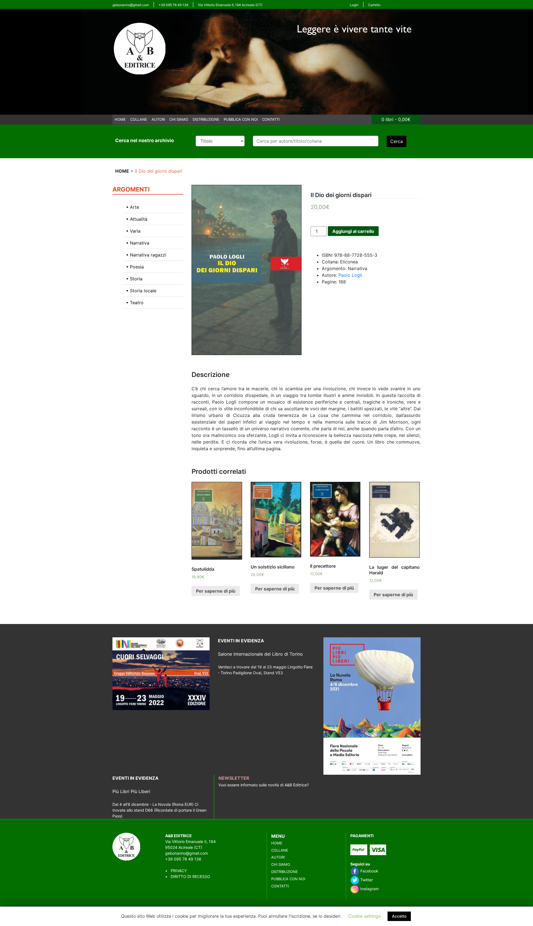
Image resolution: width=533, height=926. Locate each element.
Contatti (271, 119)
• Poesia (135, 267)
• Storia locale (141, 290)
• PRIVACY (176, 870)
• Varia (133, 231)
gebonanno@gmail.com (130, 5)
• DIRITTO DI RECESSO (187, 876)
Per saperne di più (215, 591)
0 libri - (396, 119)
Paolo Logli (350, 275)
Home (120, 119)
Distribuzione (206, 119)
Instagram (369, 888)
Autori (158, 119)
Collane (138, 119)
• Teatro (135, 302)
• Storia (134, 278)
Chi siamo (178, 119)
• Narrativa (137, 243)
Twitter (366, 879)
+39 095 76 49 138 (173, 5)
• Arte (132, 207)
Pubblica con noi (241, 119)
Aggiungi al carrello (353, 231)
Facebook (368, 871)
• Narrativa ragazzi (146, 255)
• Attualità (136, 219)
